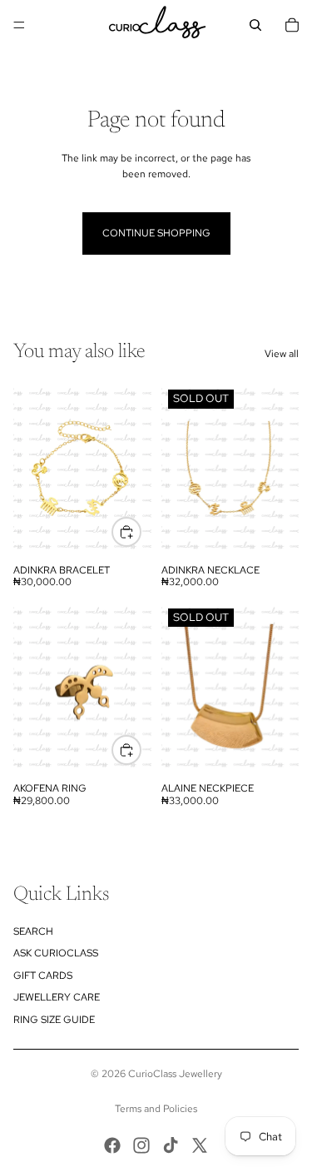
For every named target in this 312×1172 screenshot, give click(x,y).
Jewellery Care (56, 997)
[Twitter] (200, 1145)
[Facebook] (112, 1145)
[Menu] (19, 25)
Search (33, 931)
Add (140, 531)
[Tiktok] (171, 1145)
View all (282, 353)
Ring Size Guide (54, 1019)
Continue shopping (156, 233)
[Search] (255, 25)
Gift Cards (42, 975)
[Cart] (292, 25)
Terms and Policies (156, 1108)
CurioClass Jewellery (175, 1073)
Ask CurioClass (55, 953)
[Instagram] (141, 1145)
